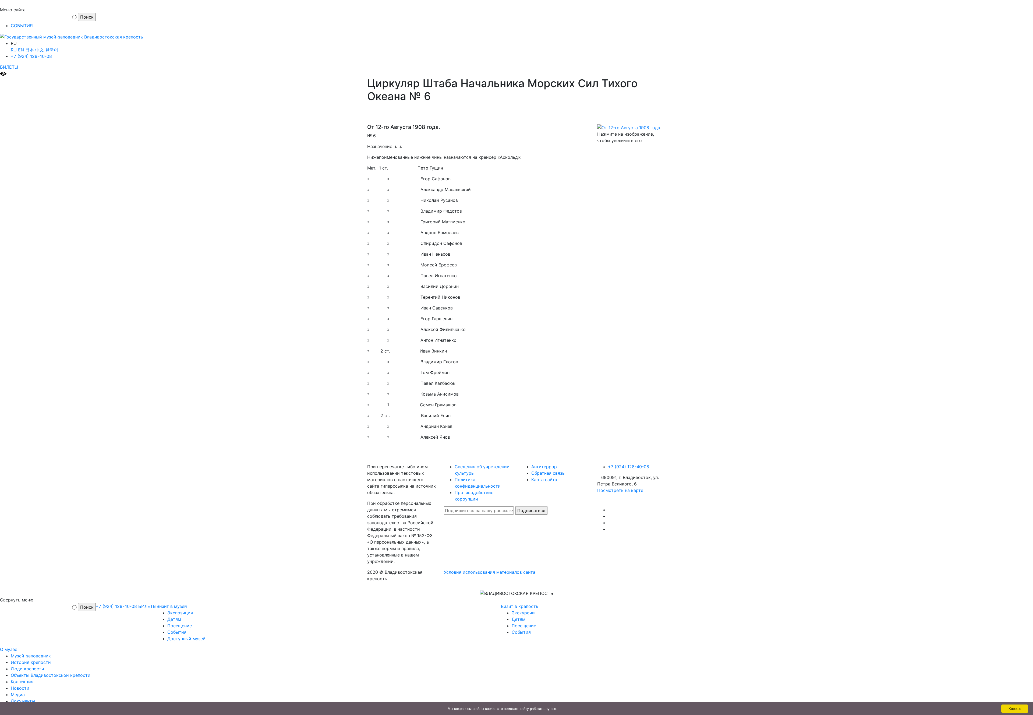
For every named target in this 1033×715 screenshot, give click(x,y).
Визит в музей (172, 606)
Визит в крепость (519, 606)
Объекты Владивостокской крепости (50, 675)
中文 (39, 49)
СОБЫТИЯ (22, 25)
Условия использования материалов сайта (489, 572)
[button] (516, 7)
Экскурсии (523, 612)
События (176, 632)
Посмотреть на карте (620, 490)
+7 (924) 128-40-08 (31, 56)
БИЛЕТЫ (9, 67)
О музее (8, 649)
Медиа (18, 694)
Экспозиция (180, 612)
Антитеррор (544, 466)
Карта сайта (544, 479)
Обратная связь (548, 473)
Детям (174, 619)
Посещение (179, 625)
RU (14, 49)
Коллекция (22, 681)
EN (21, 49)
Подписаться (531, 510)
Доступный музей (186, 638)
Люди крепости (27, 668)
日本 (29, 49)
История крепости (31, 662)
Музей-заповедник (31, 655)
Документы (23, 701)
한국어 (51, 49)
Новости (20, 688)
